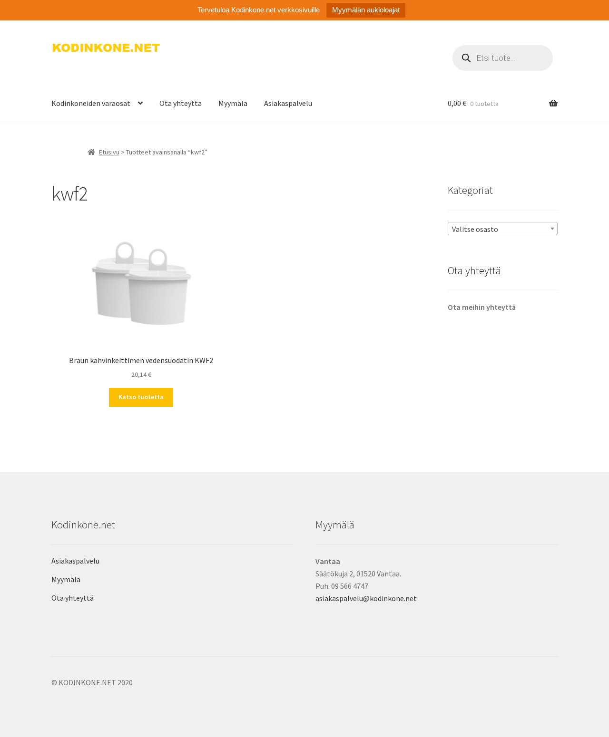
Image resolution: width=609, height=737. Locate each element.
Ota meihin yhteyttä (482, 307)
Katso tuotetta (141, 396)
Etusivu (109, 152)
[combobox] (503, 228)
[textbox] (502, 229)
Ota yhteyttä (180, 103)
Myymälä (232, 103)
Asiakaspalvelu (288, 103)
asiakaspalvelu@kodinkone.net (366, 598)
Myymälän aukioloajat (366, 10)
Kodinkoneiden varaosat (90, 103)
